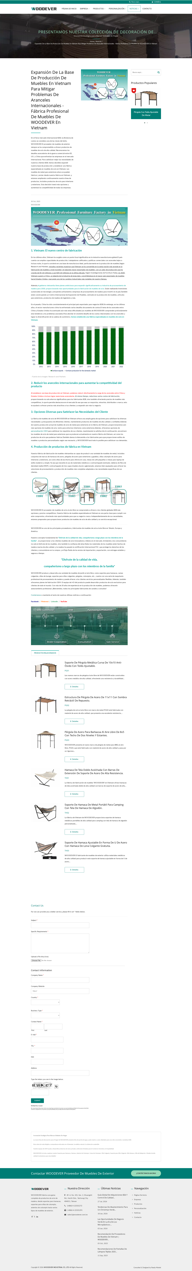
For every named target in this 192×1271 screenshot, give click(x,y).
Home (92, 41)
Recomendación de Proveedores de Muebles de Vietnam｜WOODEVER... (111, 1237)
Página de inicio (69, 8)
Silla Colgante (106, 1153)
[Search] (158, 72)
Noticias (134, 8)
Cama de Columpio (95, 1153)
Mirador (148, 1153)
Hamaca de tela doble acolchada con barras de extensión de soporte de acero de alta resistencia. (94, 771)
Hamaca (73, 1153)
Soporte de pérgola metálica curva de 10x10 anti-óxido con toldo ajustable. (93, 664)
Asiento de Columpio (83, 1153)
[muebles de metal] (79, 491)
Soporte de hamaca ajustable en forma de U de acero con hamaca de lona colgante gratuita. (96, 844)
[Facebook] (32, 1217)
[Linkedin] (37, 1217)
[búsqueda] (129, 2)
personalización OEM (39, 431)
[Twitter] (34, 1217)
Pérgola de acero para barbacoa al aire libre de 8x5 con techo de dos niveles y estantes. (94, 733)
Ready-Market (156, 1267)
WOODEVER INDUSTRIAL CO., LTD (56, 1267)
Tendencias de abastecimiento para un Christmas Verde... (113, 1208)
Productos (98, 8)
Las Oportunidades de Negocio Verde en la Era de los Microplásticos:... (111, 1222)
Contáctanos (36, 595)
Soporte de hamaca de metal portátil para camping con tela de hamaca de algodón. (94, 806)
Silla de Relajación (140, 1153)
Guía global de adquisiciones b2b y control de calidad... (112, 1196)
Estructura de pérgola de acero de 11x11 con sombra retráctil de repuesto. (96, 698)
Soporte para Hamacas (64, 1153)
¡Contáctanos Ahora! (146, 1173)
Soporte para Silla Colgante (118, 1153)
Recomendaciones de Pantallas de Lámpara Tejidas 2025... (112, 1250)
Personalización (117, 8)
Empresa (84, 8)
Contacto (147, 8)
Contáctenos (41, 1156)
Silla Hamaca (130, 1153)
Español (157, 2)
